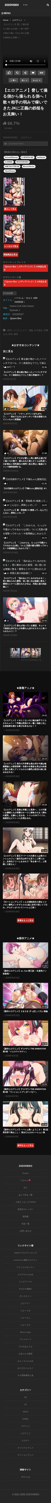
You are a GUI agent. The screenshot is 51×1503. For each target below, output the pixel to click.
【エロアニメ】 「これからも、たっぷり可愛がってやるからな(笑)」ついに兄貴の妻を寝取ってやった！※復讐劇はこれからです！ (25, 546)
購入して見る (10, 209)
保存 (41, 73)
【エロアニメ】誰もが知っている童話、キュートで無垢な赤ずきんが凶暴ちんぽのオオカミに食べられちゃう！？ (25, 628)
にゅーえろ (25, 1325)
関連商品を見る (11, 254)
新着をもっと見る (25, 920)
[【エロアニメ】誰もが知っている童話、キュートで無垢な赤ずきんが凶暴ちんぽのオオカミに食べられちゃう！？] (25, 610)
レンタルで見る (11, 246)
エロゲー (25, 1440)
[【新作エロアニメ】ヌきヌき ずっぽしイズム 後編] (25, 995)
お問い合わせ (25, 1231)
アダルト (24, 1180)
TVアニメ (25, 1426)
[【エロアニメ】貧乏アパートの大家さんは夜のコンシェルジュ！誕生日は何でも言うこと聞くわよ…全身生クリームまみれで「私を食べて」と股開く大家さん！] (25, 840)
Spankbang (10, 171)
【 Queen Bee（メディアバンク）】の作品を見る (25, 283)
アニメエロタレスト (25, 1267)
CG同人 (25, 1419)
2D (25, 1397)
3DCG (25, 1412)
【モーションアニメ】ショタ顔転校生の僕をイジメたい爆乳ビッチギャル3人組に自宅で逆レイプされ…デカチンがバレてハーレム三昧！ (25, 905)
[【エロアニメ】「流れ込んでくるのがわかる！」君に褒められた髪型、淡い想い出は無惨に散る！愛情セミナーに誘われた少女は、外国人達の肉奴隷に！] (25, 567)
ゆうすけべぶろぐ (25, 1368)
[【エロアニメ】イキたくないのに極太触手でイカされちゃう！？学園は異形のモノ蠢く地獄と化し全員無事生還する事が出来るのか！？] (25, 705)
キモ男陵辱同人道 (25, 1375)
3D (25, 1404)
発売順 (25, 1216)
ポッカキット (25, 1296)
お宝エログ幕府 (25, 1354)
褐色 (16, 334)
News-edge (25, 1332)
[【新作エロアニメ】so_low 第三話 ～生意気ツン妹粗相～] (25, 955)
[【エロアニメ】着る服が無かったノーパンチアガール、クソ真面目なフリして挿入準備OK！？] (25, 363)
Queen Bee (16, 318)
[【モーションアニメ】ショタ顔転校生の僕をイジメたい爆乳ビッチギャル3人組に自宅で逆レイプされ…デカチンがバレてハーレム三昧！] (25, 886)
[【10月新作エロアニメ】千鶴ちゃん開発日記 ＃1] (25, 481)
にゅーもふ (25, 1318)
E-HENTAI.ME (27, 157)
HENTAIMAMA (22, 162)
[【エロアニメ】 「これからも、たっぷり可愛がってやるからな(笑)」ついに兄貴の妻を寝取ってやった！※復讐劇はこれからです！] (25, 531)
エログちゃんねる (25, 1274)
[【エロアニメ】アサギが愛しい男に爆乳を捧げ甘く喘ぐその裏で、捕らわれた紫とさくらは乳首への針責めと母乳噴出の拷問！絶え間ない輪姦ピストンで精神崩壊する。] (25, 442)
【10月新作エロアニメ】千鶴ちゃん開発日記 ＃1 (25, 488)
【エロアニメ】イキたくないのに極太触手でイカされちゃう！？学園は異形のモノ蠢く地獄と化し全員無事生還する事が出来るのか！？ (24, 723)
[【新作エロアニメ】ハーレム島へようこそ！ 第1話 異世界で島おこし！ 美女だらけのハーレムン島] (25, 1114)
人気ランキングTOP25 (25, 1202)
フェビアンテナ (25, 1282)
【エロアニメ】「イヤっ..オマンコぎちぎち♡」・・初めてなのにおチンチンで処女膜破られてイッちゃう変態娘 (25, 417)
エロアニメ (26, 137)
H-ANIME (9, 162)
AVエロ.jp (25, 1477)
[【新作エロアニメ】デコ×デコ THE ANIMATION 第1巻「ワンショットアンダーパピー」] (25, 1073)
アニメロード (25, 1339)
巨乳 (10, 334)
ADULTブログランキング (25, 1253)
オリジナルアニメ (25, 1448)
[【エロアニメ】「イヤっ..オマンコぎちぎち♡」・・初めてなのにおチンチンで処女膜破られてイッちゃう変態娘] (25, 398)
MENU (7, 13)
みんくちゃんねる (25, 1361)
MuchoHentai (28, 166)
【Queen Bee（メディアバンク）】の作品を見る (25, 268)
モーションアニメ (25, 1455)
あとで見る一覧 (25, 1195)
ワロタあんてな (25, 1346)
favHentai (41, 157)
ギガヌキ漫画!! (25, 1289)
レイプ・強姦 (26, 330)
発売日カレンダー (25, 1209)
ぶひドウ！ (25, 1303)
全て (25, 1188)
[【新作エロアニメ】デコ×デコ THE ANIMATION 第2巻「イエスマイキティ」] (25, 1033)
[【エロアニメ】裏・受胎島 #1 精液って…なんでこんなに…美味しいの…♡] (25, 503)
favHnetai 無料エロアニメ (25, 1260)
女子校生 (38, 330)
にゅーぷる (25, 1310)
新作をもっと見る (25, 1145)
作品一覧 (25, 1224)
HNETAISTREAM (12, 166)
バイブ (16, 330)
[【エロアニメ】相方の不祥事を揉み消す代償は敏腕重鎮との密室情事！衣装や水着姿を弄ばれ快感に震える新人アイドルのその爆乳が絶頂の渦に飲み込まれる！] (25, 748)
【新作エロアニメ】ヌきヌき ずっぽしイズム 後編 (25, 1011)
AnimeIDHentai (11, 157)
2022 (9, 330)
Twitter (25, 1173)
